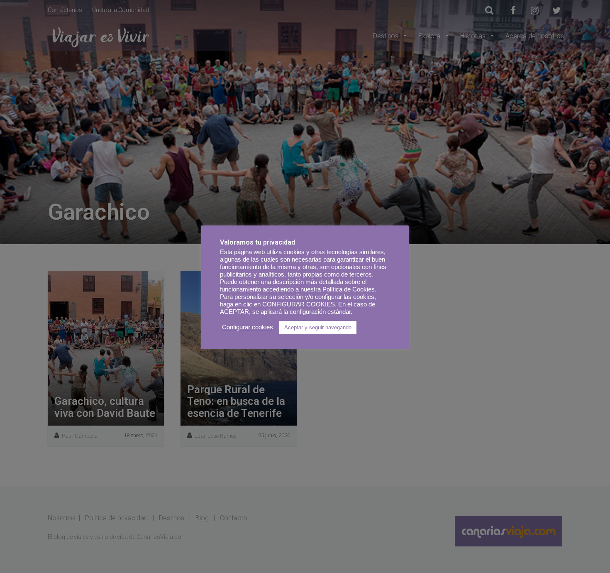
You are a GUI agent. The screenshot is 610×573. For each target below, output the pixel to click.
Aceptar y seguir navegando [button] (317, 327)
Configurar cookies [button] (247, 327)
